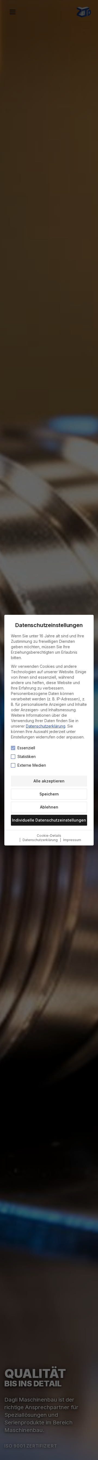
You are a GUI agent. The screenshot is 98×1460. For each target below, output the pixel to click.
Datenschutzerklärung (45, 726)
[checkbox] (13, 748)
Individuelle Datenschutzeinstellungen (49, 820)
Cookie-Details (49, 836)
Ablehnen (49, 807)
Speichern (49, 794)
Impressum (72, 840)
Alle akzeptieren (49, 781)
